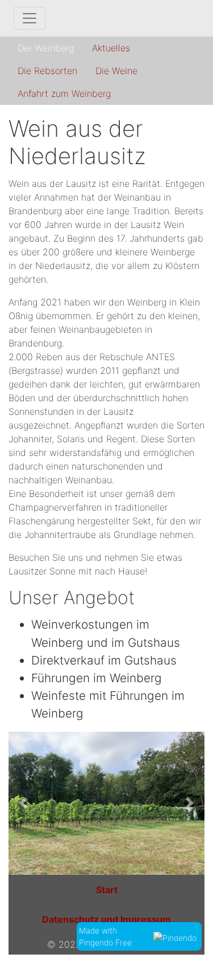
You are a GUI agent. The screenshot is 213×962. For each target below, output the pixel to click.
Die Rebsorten (47, 70)
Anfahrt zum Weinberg (64, 93)
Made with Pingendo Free (107, 936)
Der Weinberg (46, 48)
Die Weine (116, 70)
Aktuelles (111, 48)
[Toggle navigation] (29, 18)
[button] (23, 803)
